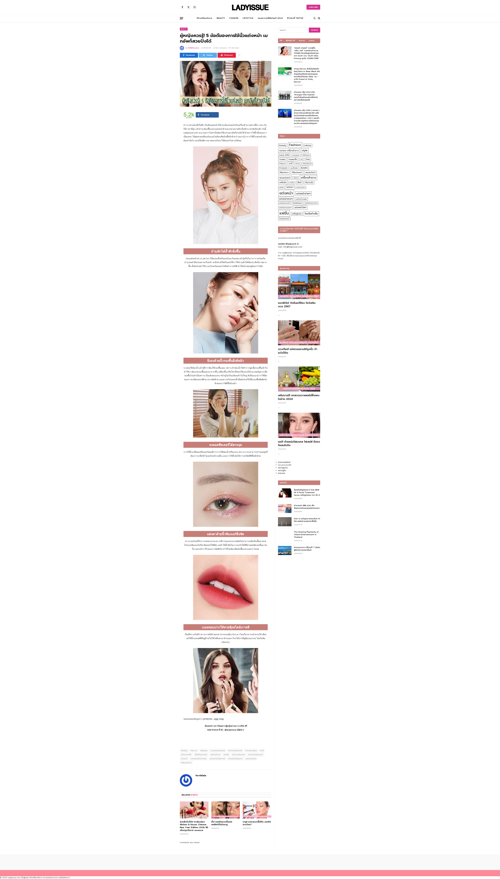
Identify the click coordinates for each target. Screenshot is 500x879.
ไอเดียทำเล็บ (311, 214)
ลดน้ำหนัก (294, 168)
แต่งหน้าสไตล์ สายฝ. (198, 758)
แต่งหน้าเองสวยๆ (285, 208)
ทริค (301, 159)
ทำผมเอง (282, 163)
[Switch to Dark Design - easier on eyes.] (314, 18)
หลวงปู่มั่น (282, 470)
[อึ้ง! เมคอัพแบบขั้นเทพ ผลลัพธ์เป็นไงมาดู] (225, 809)
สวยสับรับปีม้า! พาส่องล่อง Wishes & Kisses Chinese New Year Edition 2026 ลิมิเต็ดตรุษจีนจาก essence (194, 826)
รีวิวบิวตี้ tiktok (295, 18)
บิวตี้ (262, 750)
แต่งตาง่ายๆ (301, 187)
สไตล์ (296, 178)
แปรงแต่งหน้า (251, 758)
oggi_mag (219, 718)
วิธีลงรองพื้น (186, 754)
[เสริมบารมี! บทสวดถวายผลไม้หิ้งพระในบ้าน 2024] (299, 379)
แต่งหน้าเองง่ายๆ (311, 203)
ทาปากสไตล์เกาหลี (235, 750)
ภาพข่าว (312, 40)
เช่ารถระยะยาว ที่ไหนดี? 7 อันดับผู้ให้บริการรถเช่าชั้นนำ (307, 548)
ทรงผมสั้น (293, 159)
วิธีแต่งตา (284, 172)
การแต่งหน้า (295, 155)
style (305, 150)
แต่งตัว (281, 187)
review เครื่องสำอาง (289, 150)
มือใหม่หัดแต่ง (307, 164)
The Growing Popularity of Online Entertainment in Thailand (306, 535)
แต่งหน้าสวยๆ (286, 199)
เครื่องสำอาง (215, 754)
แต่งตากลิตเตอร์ (238, 754)
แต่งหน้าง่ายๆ (303, 193)
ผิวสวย (297, 164)
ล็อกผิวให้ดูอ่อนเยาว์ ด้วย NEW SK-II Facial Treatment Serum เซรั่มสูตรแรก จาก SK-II (307, 492)
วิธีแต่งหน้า (297, 172)
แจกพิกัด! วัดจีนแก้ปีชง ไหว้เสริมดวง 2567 (296, 304)
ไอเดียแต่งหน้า (284, 218)
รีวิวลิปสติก (283, 168)
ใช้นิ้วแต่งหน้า (186, 762)
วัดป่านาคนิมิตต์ (284, 462)
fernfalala (193, 48)
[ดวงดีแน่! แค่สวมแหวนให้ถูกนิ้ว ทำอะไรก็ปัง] (299, 332)
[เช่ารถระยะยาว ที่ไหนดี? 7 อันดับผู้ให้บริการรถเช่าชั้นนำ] (285, 550)
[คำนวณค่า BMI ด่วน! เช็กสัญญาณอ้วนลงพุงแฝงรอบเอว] (285, 508)
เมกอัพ (226, 754)
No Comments (221, 48)
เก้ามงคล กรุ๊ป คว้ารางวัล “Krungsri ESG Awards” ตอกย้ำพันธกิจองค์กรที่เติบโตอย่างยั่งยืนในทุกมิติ (306, 96)
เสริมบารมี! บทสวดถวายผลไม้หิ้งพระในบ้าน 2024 (299, 397)
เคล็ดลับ (283, 182)
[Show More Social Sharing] (239, 55)
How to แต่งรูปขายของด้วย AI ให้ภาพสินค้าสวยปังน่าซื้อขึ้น (307, 520)
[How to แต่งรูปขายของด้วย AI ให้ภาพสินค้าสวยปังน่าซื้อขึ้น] (285, 521)
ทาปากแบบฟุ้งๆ (251, 750)
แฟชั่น (284, 213)
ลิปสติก (304, 168)
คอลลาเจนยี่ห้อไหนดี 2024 (270, 18)
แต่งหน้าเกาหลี (284, 203)
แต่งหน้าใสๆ (300, 207)
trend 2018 (284, 155)
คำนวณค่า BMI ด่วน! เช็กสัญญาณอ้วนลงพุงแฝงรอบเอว (307, 506)
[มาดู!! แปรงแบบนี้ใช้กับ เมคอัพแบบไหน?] (257, 809)
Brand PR (290, 40)
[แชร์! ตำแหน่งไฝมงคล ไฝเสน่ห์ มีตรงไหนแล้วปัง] (299, 425)
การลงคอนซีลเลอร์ (218, 750)
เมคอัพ (292, 183)
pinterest (207, 718)
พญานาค (281, 473)
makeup (203, 750)
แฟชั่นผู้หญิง (297, 213)
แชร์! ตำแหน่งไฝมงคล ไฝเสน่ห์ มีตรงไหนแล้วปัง (299, 443)
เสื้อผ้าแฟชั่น (309, 183)
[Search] (318, 18)
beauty (184, 750)
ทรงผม (282, 159)
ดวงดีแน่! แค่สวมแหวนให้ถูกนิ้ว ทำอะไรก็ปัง (297, 350)
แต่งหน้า (184, 758)
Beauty (221, 18)
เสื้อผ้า (299, 182)
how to (194, 750)
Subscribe (313, 7)
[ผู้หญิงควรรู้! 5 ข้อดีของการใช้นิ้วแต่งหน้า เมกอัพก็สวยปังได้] (225, 84)
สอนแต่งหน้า (285, 177)
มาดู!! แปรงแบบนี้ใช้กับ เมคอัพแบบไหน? (257, 823)
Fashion (233, 18)
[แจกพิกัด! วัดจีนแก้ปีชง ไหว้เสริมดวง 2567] (299, 286)
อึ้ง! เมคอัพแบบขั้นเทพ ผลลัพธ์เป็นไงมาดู (221, 823)
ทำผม (308, 159)
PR (281, 40)
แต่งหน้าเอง (297, 203)
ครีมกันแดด (306, 155)
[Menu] (181, 18)
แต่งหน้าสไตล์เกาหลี (217, 758)
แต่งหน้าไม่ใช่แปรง (235, 758)
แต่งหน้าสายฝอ (301, 199)
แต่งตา (290, 187)
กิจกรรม (302, 40)
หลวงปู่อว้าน (283, 467)
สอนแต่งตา (310, 172)
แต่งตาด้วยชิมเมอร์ (255, 754)
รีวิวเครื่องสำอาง (204, 18)
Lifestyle (248, 18)
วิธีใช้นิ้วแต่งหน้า (201, 754)
